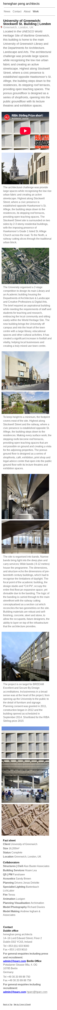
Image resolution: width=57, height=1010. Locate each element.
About (27, 11)
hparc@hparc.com (37, 992)
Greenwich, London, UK (18, 27)
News (7, 11)
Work (36, 11)
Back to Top (7, 1004)
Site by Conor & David (22, 1004)
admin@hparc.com (14, 961)
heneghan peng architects (21, 3)
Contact (17, 11)
